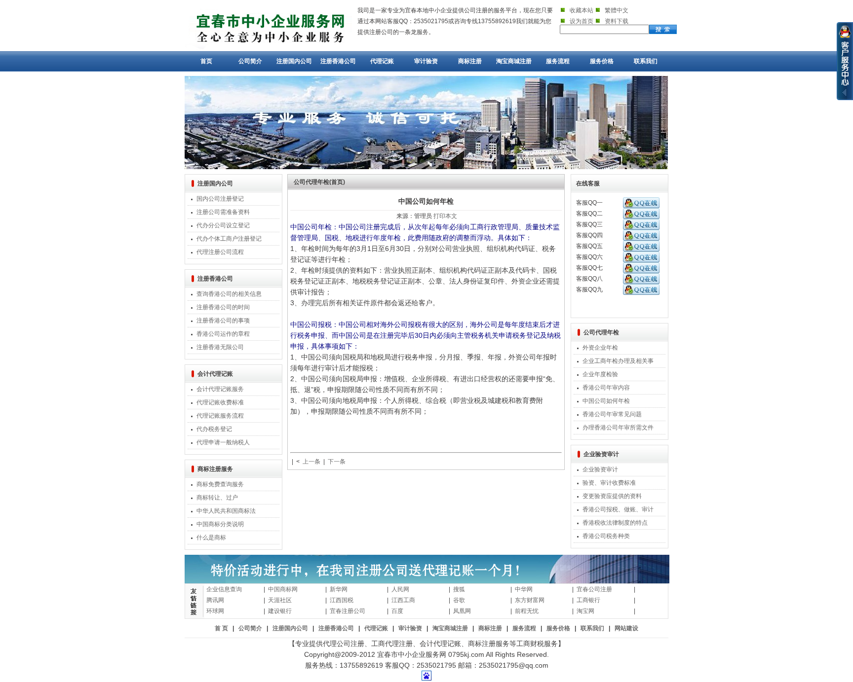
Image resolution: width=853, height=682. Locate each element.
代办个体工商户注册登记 (229, 238)
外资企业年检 (600, 347)
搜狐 (459, 589)
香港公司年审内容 (606, 387)
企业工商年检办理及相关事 (618, 361)
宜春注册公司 (347, 611)
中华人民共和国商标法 (226, 510)
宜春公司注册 (594, 589)
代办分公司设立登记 (223, 225)
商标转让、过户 (217, 497)
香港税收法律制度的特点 (615, 522)
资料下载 (616, 21)
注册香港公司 (338, 61)
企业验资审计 (600, 469)
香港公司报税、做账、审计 (618, 509)
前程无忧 (527, 611)
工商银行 (588, 600)
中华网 (524, 589)
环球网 (215, 611)
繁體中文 (616, 10)
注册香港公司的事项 (223, 320)
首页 (206, 61)
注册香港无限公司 (220, 347)
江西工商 (403, 600)
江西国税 (341, 600)
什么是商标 (211, 537)
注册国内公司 (294, 61)
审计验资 (426, 61)
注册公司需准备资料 (223, 212)
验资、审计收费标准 (609, 482)
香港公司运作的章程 (223, 333)
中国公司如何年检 (606, 400)
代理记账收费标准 (220, 402)
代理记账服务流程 (220, 415)
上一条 (311, 461)
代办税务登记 (214, 429)
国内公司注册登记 (220, 198)
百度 (397, 611)
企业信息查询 (224, 589)
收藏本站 (581, 10)
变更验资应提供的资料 (612, 496)
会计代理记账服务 (220, 389)
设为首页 (581, 21)
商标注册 (470, 61)
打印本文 (445, 216)
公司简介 (250, 61)
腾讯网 (215, 600)
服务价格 (602, 61)
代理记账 (382, 61)
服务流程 (558, 61)
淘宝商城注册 (514, 61)
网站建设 (626, 628)
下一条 (337, 461)
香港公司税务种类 (606, 536)
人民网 (400, 589)
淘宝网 (585, 611)
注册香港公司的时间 (223, 307)
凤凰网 (462, 611)
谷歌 (459, 600)
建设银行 (280, 611)
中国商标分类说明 (220, 524)
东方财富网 (529, 600)
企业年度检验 (600, 374)
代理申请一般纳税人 (223, 442)
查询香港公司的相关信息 (229, 293)
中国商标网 (283, 589)
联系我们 (646, 61)
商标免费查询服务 (220, 484)
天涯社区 (280, 600)
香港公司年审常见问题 (612, 414)
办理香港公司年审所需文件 (618, 427)
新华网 (339, 589)
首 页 (221, 628)
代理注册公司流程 (220, 252)
